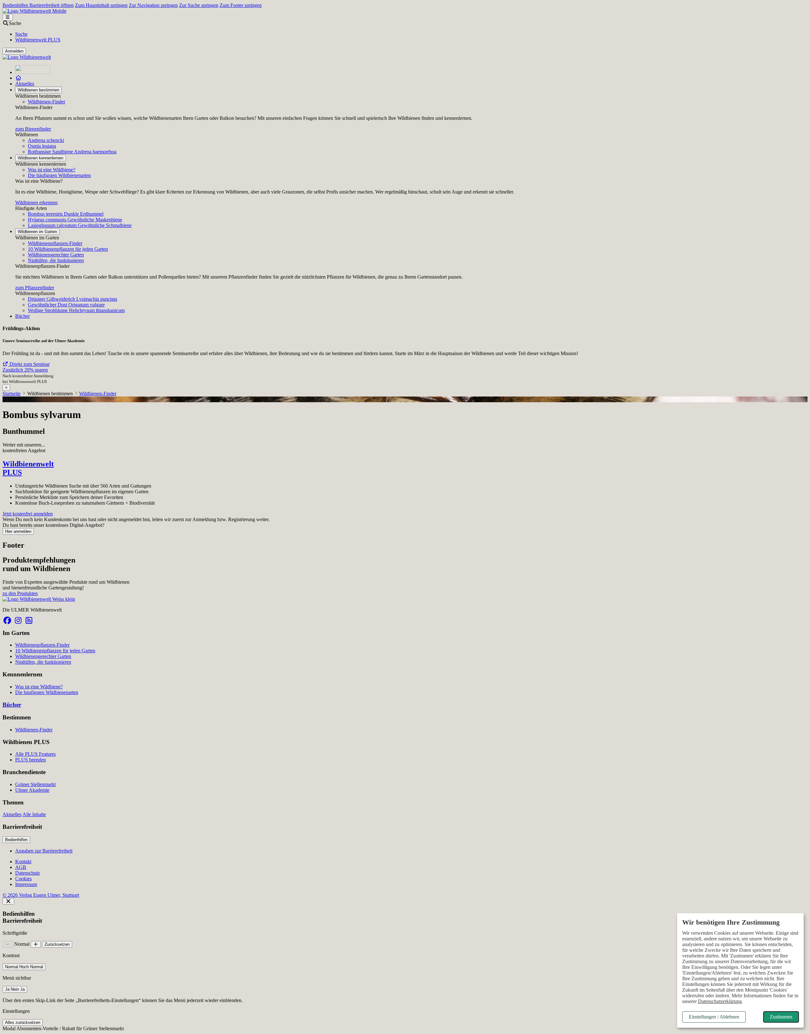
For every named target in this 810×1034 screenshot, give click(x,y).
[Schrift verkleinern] (8, 944)
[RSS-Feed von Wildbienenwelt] (29, 620)
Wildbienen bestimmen (38, 90)
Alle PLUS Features (35, 754)
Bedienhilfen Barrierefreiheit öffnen (38, 5)
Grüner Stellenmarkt (35, 784)
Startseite (12, 393)
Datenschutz (27, 873)
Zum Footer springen (241, 5)
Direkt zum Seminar (29, 364)
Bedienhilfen (16, 839)
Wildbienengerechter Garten (56, 254)
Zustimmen (781, 1016)
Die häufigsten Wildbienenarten (59, 175)
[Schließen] (8, 901)
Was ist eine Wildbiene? (51, 169)
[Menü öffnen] (8, 17)
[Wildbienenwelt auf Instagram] (18, 620)
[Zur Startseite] (33, 72)
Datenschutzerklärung (720, 1001)
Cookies (23, 878)
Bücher (22, 316)
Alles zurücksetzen (22, 1022)
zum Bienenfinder (33, 129)
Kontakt (23, 861)
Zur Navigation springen (153, 5)
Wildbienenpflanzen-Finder (55, 243)
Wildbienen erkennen (36, 202)
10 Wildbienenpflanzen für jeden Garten (68, 249)
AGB (20, 867)
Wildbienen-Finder (46, 101)
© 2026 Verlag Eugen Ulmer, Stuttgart (41, 895)
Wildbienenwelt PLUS (37, 39)
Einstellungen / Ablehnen (714, 1016)
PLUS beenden (30, 759)
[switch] (24, 966)
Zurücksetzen (57, 944)
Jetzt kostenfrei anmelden (28, 513)
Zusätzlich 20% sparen (25, 369)
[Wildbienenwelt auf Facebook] (7, 620)
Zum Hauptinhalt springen (101, 5)
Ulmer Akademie (32, 790)
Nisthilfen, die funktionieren (56, 260)
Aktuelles (24, 83)
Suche (21, 34)
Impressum (26, 884)
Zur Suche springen (198, 5)
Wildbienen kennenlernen (40, 158)
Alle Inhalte (34, 814)
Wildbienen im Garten (37, 231)
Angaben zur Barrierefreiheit (43, 850)
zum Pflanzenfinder (34, 287)
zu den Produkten (20, 593)
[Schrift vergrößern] (36, 944)
